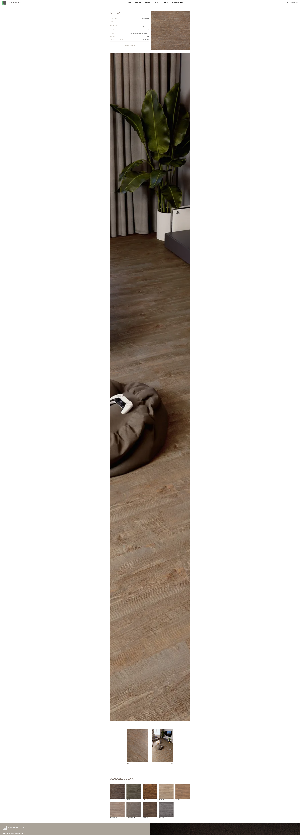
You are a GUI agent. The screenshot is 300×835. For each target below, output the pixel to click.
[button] (156, 3)
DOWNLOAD (146, 40)
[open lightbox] (170, 30)
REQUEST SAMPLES (130, 45)
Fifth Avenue (145, 18)
